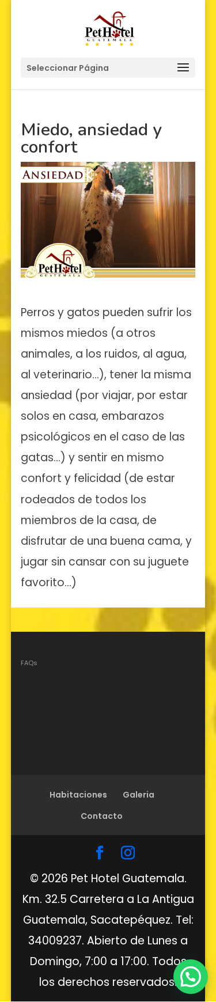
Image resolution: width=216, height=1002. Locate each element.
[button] (190, 976)
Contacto (102, 816)
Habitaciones (78, 794)
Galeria (138, 794)
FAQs (29, 662)
